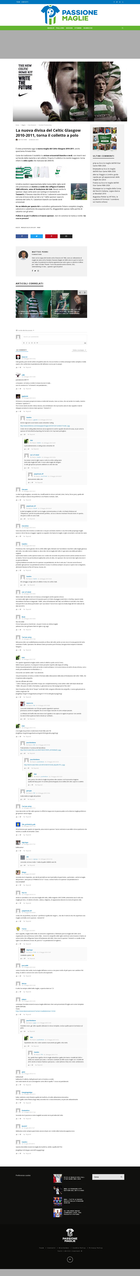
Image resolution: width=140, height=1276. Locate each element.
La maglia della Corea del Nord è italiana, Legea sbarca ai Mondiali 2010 (107, 191)
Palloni (60, 28)
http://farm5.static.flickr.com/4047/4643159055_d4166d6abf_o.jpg (40, 750)
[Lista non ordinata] (34, 343)
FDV (34, 705)
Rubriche (88, 28)
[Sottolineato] (29, 343)
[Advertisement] (70, 44)
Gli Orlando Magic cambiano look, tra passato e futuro (72, 1212)
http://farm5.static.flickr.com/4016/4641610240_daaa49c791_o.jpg (44, 765)
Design (69, 28)
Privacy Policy (96, 1248)
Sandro (39, 443)
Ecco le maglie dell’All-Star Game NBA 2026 (74, 1178)
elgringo (35, 859)
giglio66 (35, 420)
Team (18, 2)
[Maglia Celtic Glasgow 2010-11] (24, 180)
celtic (18, 227)
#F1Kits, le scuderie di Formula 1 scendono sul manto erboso (106, 199)
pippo (35, 1023)
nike (39, 227)
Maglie (51, 28)
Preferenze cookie (23, 1175)
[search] (121, 1177)
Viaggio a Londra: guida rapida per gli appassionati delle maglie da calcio (106, 177)
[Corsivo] (26, 343)
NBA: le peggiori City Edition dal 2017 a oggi (74, 1189)
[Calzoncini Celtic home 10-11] (41, 180)
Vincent (35, 508)
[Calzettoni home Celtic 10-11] (58, 180)
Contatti (24, 2)
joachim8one (40, 762)
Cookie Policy (79, 1248)
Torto (34, 952)
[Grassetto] (24, 343)
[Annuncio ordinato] (32, 343)
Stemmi (78, 28)
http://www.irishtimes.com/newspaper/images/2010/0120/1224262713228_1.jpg (45, 426)
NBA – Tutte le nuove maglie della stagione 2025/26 (74, 1201)
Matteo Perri (22, 139)
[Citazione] (37, 343)
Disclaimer (64, 1248)
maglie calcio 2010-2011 (29, 227)
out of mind (44, 476)
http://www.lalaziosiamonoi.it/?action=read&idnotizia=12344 (35, 1011)
